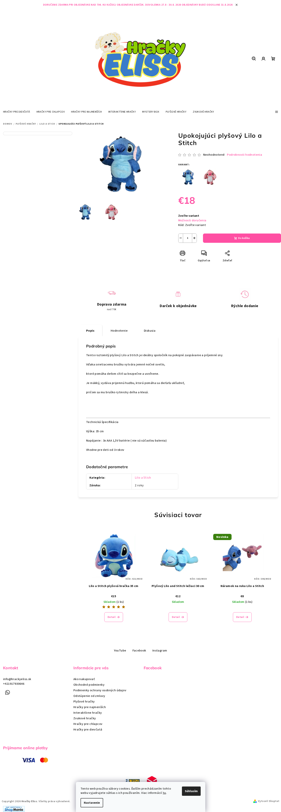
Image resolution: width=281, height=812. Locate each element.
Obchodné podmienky (88, 685)
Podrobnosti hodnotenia (244, 155)
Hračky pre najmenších (89, 707)
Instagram (159, 650)
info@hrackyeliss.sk (17, 679)
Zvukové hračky (84, 718)
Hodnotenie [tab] (119, 331)
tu (164, 793)
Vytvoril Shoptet (268, 801)
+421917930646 (13, 684)
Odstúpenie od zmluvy (89, 696)
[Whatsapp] (7, 692)
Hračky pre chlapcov (88, 724)
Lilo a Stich (143, 478)
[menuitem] (16, 111)
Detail (111, 617)
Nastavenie (92, 803)
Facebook (139, 650)
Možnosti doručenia (192, 220)
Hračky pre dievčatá (87, 729)
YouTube (120, 650)
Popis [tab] (90, 331)
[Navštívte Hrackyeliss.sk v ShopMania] (14, 809)
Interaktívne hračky (87, 713)
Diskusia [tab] (149, 331)
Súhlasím (191, 791)
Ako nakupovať (84, 679)
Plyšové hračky (84, 701)
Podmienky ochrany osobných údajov (99, 690)
